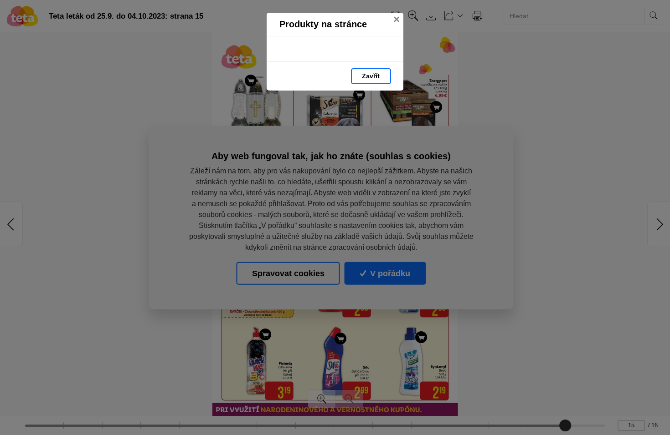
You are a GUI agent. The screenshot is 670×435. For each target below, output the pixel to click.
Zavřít (371, 76)
